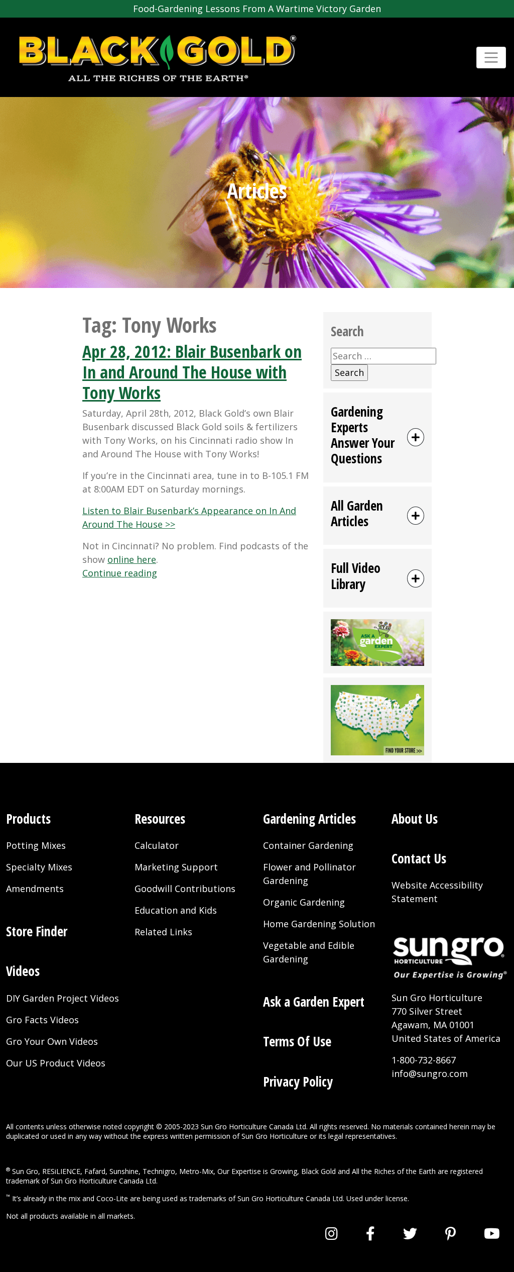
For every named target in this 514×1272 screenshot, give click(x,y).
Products (28, 819)
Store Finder (36, 931)
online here (131, 559)
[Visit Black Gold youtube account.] (492, 1233)
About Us (415, 819)
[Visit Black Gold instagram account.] (331, 1233)
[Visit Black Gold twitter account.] (410, 1233)
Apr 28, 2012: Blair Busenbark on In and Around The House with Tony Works (192, 372)
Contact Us (419, 858)
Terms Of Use (297, 1041)
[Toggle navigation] (491, 57)
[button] (377, 437)
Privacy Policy (298, 1081)
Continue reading (119, 573)
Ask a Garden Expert (313, 1002)
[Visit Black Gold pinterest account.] (450, 1233)
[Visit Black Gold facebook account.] (370, 1233)
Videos (23, 971)
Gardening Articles (309, 819)
